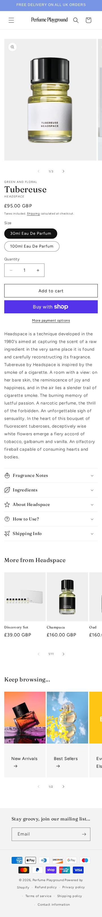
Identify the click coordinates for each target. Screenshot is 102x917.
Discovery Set (16, 627)
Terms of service (39, 896)
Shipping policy (69, 896)
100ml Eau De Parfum (32, 246)
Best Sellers (66, 758)
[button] (11, 20)
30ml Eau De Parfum (30, 233)
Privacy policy (73, 887)
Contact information (54, 904)
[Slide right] (63, 171)
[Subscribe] (84, 834)
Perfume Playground (48, 880)
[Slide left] (38, 171)
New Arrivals (24, 758)
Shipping (33, 213)
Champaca (56, 627)
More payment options (51, 320)
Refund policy (46, 887)
